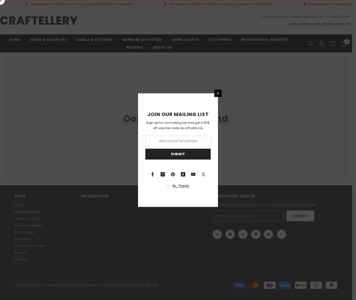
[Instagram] (163, 174)
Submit (178, 154)
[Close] (218, 93)
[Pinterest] (173, 174)
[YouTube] (193, 174)
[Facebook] (152, 174)
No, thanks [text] (180, 186)
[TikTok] (183, 174)
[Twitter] (203, 174)
